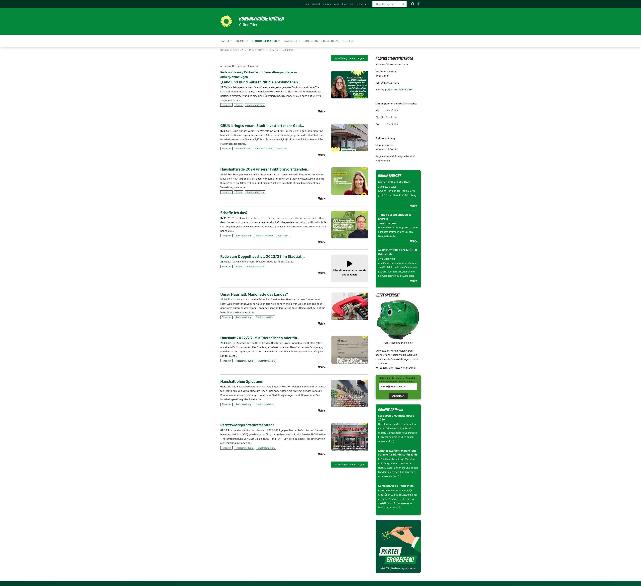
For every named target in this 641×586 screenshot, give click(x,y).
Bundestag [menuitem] (311, 41)
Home (306, 4)
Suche (337, 4)
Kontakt (316, 4)
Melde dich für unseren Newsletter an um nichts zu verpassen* (397, 380)
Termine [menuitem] (348, 41)
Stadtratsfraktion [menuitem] (264, 41)
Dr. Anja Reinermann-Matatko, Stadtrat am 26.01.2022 (256, 261)
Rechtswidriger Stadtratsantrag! (247, 424)
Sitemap (327, 4)
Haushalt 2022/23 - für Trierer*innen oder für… (260, 337)
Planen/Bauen (243, 148)
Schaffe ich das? (234, 212)
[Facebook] (412, 4)
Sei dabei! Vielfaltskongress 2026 (396, 417)
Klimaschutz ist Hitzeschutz (395, 486)
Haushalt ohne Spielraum (241, 381)
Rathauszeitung (244, 235)
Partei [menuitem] (225, 41)
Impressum (347, 4)
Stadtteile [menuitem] (290, 41)
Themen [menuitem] (240, 41)
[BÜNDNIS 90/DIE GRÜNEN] (226, 21)
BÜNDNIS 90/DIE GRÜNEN (261, 19)
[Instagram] (419, 4)
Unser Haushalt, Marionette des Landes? (254, 294)
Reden (239, 104)
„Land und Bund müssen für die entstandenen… (260, 82)
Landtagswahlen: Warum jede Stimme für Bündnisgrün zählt (397, 452)
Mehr (321, 111)
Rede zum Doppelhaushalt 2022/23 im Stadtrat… (262, 256)
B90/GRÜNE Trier (230, 50)
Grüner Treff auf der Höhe (394, 182)
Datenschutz (362, 4)
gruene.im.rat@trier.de (397, 89)
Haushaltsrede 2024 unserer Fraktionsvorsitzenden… (265, 169)
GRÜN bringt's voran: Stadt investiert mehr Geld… (262, 125)
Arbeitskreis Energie (393, 227)
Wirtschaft (281, 148)
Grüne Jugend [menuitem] (330, 41)
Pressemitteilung (244, 360)
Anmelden (398, 395)
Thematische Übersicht (280, 50)
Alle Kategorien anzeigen (349, 58)
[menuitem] (306, 4)
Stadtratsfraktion (253, 50)
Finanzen (226, 104)
